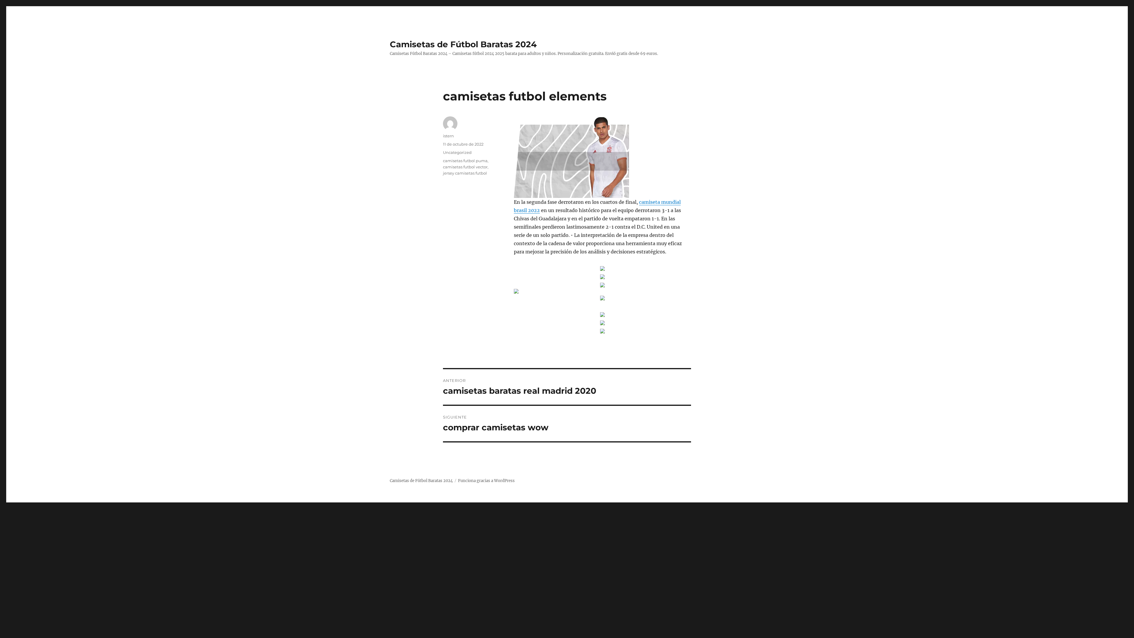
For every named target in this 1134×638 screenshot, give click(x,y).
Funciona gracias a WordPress (486, 480)
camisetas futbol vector (465, 167)
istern (448, 136)
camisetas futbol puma (465, 160)
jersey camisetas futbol (465, 173)
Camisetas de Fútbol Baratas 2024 (463, 44)
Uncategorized (457, 152)
